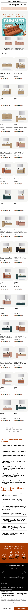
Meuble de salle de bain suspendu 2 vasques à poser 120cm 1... (6, 74)
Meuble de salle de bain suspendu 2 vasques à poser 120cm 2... (20, 74)
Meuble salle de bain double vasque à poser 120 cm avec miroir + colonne (19, 49)
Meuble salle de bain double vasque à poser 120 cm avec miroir (8, 48)
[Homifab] (14, 5)
